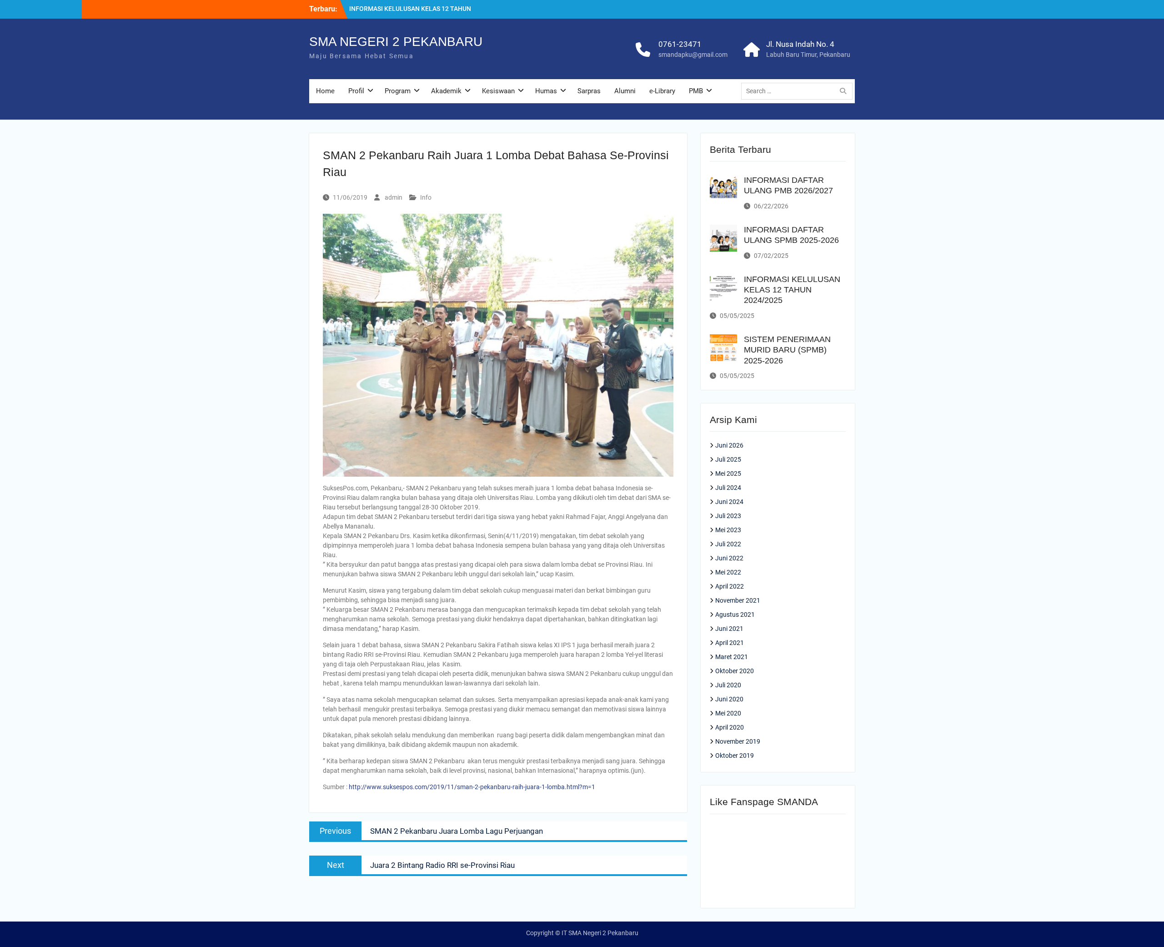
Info (425, 197)
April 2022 (729, 586)
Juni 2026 (729, 445)
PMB (696, 91)
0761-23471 (680, 44)
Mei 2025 (728, 473)
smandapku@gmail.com (693, 54)
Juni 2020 (729, 699)
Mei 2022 (728, 572)
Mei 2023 (728, 530)
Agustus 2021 (735, 614)
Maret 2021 (731, 656)
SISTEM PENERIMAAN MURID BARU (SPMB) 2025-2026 (787, 350)
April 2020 (729, 727)
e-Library (662, 91)
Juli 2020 (728, 685)
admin (393, 197)
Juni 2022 (729, 558)
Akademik (446, 91)
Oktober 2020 (734, 671)
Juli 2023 (728, 515)
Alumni (625, 91)
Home (325, 91)
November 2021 (737, 600)
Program (398, 91)
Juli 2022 (728, 544)
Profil (356, 91)
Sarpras (589, 91)
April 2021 (729, 642)
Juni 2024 (729, 501)
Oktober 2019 (734, 755)
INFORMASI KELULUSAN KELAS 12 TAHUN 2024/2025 (792, 290)
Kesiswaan (498, 91)
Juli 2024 (728, 487)
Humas (546, 91)
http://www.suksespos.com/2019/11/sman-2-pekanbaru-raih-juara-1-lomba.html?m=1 (472, 787)
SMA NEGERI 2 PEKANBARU (395, 42)
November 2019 (737, 741)
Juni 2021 (729, 628)
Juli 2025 (728, 459)
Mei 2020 (728, 713)
